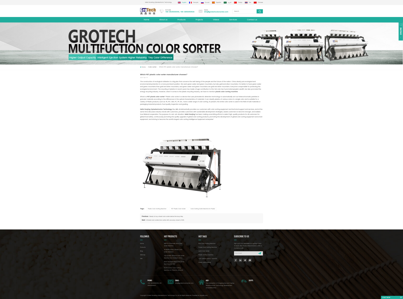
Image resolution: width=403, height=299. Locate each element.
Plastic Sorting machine (205, 255)
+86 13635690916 (172, 12)
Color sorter (152, 67)
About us (163, 19)
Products (181, 19)
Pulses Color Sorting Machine (207, 247)
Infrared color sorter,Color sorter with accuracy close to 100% (165, 220)
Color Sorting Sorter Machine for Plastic (203, 209)
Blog (141, 251)
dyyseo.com (204, 295)
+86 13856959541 (187, 12)
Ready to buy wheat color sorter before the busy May (166, 216)
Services (233, 19)
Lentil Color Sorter (203, 251)
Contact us (252, 19)
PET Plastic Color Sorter (178, 209)
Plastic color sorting (204, 262)
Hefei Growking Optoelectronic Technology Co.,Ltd (167, 2)
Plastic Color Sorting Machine (157, 209)
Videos (216, 19)
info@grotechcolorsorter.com (216, 12)
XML (141, 259)
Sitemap (142, 255)
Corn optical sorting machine (207, 259)
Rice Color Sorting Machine (206, 244)
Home (146, 19)
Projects (199, 19)
